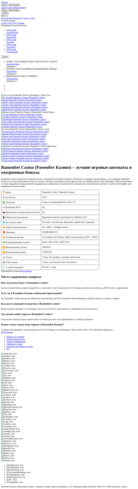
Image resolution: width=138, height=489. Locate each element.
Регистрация (26, 271)
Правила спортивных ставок (19, 346)
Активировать (13, 64)
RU (8, 349)
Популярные (7, 18)
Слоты (25, 18)
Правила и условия (15, 337)
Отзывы (20, 23)
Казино (22, 7)
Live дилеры (13, 7)
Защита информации (16, 341)
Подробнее (11, 71)
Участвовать (12, 78)
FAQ (14, 23)
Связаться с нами (14, 344)
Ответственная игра (15, 339)
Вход (4, 5)
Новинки (17, 18)
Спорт (4, 7)
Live (10, 23)
